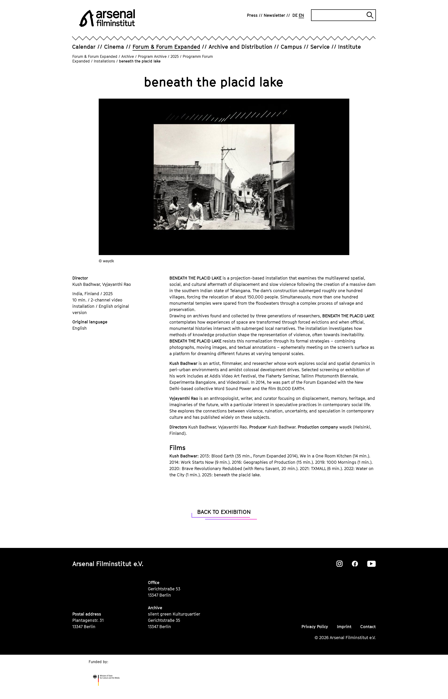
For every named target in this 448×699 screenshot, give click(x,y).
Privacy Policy (314, 626)
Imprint (344, 626)
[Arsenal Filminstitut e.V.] (107, 18)
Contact (368, 626)
